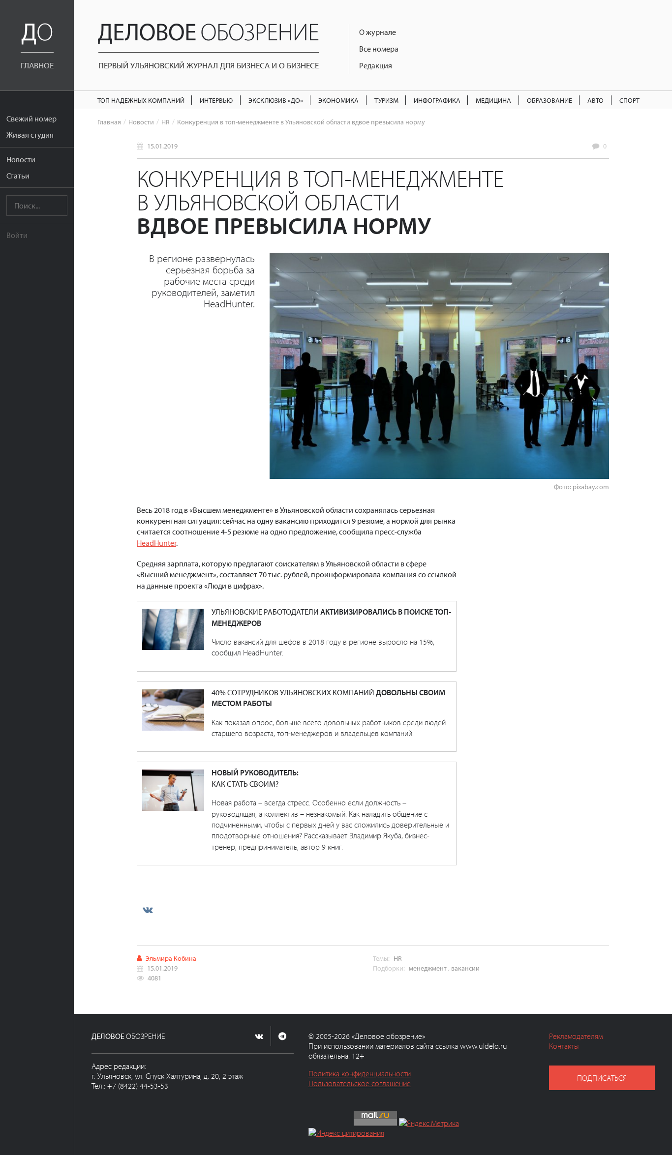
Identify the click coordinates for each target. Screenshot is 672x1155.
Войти (17, 235)
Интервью (216, 100)
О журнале (377, 32)
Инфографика (437, 100)
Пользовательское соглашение (359, 1083)
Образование (549, 100)
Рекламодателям (576, 1036)
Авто (595, 100)
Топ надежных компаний (140, 100)
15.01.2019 (162, 145)
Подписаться (602, 1078)
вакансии (465, 968)
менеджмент (428, 968)
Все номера (378, 49)
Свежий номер (31, 118)
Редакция (375, 65)
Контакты (564, 1046)
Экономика (338, 100)
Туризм (386, 100)
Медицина (493, 100)
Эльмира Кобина (171, 958)
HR (165, 121)
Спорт (629, 100)
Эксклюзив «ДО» (275, 100)
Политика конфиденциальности (359, 1073)
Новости (20, 159)
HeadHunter (156, 543)
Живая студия (30, 135)
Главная (109, 121)
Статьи (18, 175)
